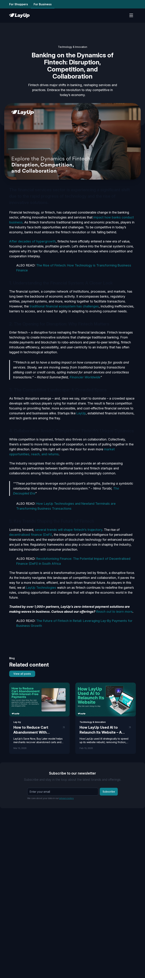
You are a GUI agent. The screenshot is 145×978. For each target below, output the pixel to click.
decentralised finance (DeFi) (30, 534)
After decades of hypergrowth (32, 241)
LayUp (81, 413)
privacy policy (66, 798)
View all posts (22, 673)
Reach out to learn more (114, 611)
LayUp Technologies (41, 587)
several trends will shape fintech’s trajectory (68, 530)
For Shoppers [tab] (18, 4)
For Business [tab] (43, 4)
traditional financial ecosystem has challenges (64, 306)
